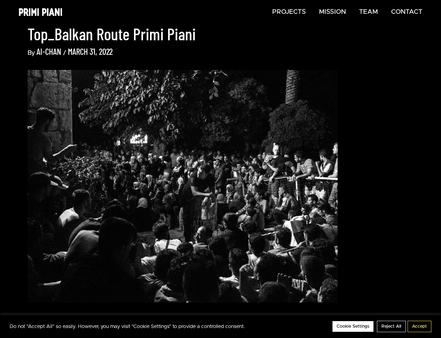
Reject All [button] (391, 326)
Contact (406, 12)
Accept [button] (419, 326)
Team (368, 12)
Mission (332, 12)
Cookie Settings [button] (353, 326)
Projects (289, 12)
